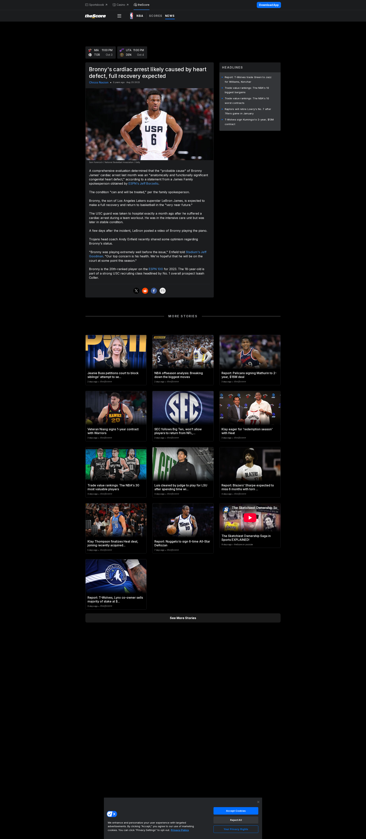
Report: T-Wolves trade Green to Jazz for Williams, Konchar (248, 79)
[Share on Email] (163, 291)
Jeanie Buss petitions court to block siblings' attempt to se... (113, 375)
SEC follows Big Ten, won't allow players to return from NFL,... (178, 431)
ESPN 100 (156, 269)
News (170, 15)
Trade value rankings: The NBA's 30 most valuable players (113, 487)
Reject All (236, 819)
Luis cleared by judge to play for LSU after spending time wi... (180, 487)
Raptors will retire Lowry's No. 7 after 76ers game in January (248, 111)
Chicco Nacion (98, 82)
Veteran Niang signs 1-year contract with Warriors (113, 431)
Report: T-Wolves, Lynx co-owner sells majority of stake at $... (115, 599)
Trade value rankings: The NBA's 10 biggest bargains (247, 90)
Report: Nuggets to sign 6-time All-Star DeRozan (182, 543)
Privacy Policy (180, 830)
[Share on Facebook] (154, 291)
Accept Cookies (236, 810)
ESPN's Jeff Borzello (143, 183)
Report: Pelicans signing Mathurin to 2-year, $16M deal (249, 375)
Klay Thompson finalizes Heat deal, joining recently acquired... (112, 543)
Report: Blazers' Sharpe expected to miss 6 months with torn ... (248, 487)
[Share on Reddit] (145, 291)
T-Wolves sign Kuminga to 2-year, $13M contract (249, 122)
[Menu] (119, 16)
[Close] (258, 802)
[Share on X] (136, 291)
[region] (183, 818)
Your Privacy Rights (236, 829)
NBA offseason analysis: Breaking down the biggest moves (178, 375)
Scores (155, 15)
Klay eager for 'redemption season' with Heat (247, 431)
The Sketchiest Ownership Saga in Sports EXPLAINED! (246, 538)
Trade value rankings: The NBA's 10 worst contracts (247, 100)
